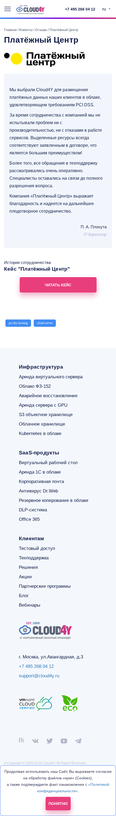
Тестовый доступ (37, 548)
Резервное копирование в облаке (53, 500)
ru (104, 9)
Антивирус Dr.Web (38, 491)
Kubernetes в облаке (40, 433)
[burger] (7, 9)
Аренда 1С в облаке (40, 472)
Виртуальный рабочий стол (48, 462)
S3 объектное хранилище (46, 414)
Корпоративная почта (41, 481)
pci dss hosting (18, 323)
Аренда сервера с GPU (43, 405)
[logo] (30, 9)
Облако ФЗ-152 (35, 386)
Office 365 (29, 519)
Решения (28, 567)
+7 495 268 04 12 (80, 9)
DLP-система (33, 509)
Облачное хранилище (42, 424)
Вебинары (29, 605)
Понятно (58, 803)
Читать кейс (58, 285)
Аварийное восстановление (48, 395)
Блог (24, 595)
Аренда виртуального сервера (51, 376)
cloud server (45, 323)
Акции (25, 576)
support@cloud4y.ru (39, 675)
